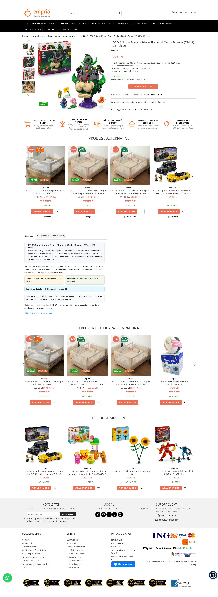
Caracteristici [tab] (43, 235)
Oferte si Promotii (162, 23)
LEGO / (84, 36)
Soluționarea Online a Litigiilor (35, 564)
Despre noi (27, 543)
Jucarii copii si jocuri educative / (64, 36)
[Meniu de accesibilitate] (213, 575)
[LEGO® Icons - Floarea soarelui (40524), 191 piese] (131, 445)
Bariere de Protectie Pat (62, 23)
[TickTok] (114, 514)
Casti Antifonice (140, 23)
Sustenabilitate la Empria (33, 557)
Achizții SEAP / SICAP (31, 560)
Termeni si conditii (30, 546)
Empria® (46, 187)
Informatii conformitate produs (38, 312)
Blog (51, 29)
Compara (47, 216)
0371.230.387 (168, 515)
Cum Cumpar (72, 539)
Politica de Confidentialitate (55, 521)
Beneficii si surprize (75, 550)
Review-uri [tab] (58, 235)
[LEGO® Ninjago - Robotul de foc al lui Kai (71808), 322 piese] (174, 445)
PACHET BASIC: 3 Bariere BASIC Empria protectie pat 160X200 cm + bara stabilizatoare (88, 192)
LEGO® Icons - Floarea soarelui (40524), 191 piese (130, 472)
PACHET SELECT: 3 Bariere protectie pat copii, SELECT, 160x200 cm (45, 192)
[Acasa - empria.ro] (37, 13)
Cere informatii (144, 109)
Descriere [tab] (28, 236)
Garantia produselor (31, 553)
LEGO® (114, 50)
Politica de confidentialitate (34, 550)
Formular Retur (73, 567)
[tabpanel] (71, 75)
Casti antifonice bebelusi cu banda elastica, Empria (174, 383)
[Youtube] (103, 514)
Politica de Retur (74, 564)
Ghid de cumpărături (76, 546)
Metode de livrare (74, 560)
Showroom (72, 543)
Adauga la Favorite (122, 109)
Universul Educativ (67, 29)
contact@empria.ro (169, 519)
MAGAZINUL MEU (31, 533)
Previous (28, 41)
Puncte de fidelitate (75, 553)
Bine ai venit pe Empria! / (35, 36)
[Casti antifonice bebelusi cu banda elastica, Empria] (174, 355)
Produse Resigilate (35, 29)
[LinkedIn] (109, 514)
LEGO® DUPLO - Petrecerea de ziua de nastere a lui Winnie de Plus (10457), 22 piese (87, 472)
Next (28, 94)
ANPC (24, 567)
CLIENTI (71, 533)
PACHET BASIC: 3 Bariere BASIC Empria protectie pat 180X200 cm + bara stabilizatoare (130, 192)
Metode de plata (74, 557)
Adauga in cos (143, 86)
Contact (25, 539)
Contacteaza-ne (125, 564)
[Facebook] (97, 514)
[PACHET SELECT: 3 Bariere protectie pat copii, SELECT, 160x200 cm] (45, 165)
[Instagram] (120, 514)
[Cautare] (119, 13)
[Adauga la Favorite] (56, 211)
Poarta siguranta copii (92, 23)
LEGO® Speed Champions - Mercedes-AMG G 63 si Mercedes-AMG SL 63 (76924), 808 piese (172, 192)
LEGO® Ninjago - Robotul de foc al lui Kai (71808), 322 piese (174, 472)
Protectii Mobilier (117, 23)
